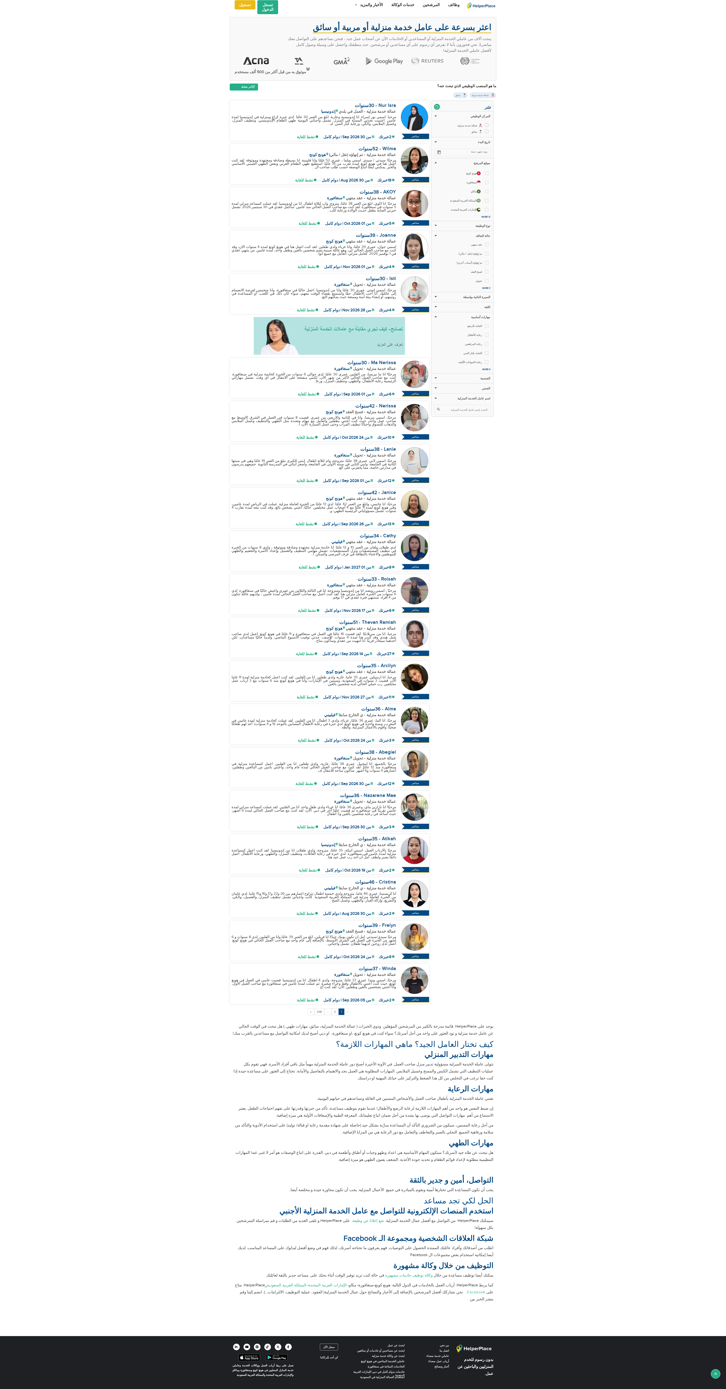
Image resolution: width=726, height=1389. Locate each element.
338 (319, 1011)
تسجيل (245, 5)
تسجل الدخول (268, 7)
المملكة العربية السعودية (286, 1285)
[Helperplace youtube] (247, 1347)
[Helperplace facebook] (288, 1347)
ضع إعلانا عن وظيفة (367, 1221)
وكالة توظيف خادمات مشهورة (408, 1275)
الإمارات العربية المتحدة (328, 1285)
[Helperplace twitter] (278, 1347)
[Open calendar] (439, 152)
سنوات (362, 105)
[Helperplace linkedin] (236, 1347)
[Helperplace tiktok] (267, 1347)
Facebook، (474, 1292)
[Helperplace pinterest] (257, 1347)
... (328, 1011)
